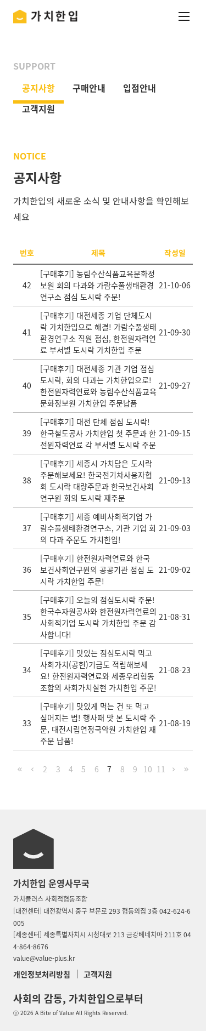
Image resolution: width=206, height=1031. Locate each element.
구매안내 (89, 87)
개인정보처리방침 (41, 974)
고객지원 (38, 108)
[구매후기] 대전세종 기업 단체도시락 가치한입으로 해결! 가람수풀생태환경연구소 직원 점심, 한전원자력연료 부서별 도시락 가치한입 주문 (98, 332)
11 (161, 769)
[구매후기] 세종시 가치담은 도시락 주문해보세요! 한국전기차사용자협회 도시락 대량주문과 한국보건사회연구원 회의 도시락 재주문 (97, 480)
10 (147, 769)
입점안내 (139, 87)
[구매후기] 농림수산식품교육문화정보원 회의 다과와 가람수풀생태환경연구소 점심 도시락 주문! (97, 285)
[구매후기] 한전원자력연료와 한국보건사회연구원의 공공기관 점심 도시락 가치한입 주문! (97, 569)
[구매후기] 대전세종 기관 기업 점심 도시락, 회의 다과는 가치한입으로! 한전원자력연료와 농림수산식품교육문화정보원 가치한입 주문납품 (98, 385)
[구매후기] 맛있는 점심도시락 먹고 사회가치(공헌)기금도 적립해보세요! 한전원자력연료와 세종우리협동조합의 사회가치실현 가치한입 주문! (98, 670)
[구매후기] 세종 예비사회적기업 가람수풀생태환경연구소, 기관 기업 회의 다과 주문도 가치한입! (98, 528)
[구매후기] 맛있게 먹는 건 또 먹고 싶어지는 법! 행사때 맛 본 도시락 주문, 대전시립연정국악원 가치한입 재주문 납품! (98, 723)
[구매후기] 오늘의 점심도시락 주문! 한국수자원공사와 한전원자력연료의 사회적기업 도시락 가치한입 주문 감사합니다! (98, 617)
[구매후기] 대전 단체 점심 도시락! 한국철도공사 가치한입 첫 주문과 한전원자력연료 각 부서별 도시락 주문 (98, 433)
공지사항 (38, 87)
